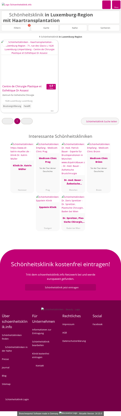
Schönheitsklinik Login (17, 399)
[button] (7, 121)
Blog (4, 375)
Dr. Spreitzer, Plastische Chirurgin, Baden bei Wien (73, 220)
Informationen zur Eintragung (41, 331)
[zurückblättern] (9, 61)
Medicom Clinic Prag (48, 160)
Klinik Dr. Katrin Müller (22, 167)
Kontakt (39, 365)
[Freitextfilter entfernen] (106, 4)
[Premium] (114, 139)
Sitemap (6, 384)
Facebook (97, 324)
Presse (5, 359)
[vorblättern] (50, 61)
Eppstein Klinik (47, 207)
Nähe (74, 27)
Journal (5, 367)
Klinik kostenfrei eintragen (40, 355)
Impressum (68, 324)
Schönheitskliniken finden (12, 337)
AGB (64, 332)
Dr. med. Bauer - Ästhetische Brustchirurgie (73, 182)
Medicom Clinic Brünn (99, 160)
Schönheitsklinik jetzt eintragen (62, 287)
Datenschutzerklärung (74, 340)
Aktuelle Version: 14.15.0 (90, 413)
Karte (46, 27)
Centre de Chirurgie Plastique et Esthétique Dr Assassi (22, 88)
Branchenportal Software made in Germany (38, 413)
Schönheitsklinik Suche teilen (101, 121)
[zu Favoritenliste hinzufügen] (5, 44)
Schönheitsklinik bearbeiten (40, 343)
